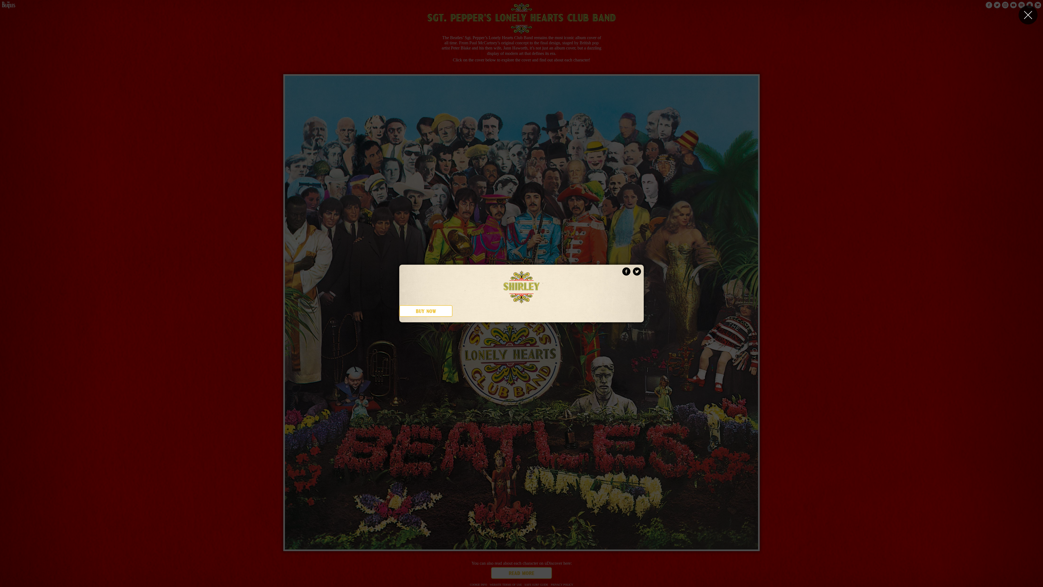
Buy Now (426, 311)
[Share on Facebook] (626, 271)
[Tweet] (637, 271)
